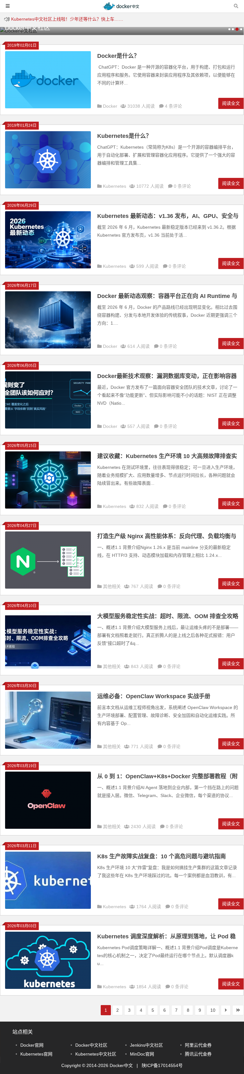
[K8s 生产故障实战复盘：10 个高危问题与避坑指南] (48, 907)
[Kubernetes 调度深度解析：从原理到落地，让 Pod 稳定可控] (48, 987)
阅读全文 (231, 103)
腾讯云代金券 (198, 1054)
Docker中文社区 (91, 1045)
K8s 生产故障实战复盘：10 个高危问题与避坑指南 (161, 856)
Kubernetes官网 (36, 1054)
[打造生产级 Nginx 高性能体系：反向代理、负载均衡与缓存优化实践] (48, 587)
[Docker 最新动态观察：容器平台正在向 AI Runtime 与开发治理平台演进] (48, 346)
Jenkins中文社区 (146, 1045)
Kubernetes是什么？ (124, 136)
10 (212, 1010)
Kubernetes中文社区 (95, 1054)
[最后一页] (238, 1010)
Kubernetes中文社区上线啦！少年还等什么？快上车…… (67, 19)
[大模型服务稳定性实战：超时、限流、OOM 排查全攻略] (48, 667)
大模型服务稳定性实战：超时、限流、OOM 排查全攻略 (167, 616)
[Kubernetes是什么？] (48, 186)
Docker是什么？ (118, 56)
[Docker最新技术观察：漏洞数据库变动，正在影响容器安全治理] (48, 426)
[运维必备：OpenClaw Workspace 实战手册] (48, 747)
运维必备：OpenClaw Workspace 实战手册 (153, 696)
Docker (110, 106)
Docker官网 (32, 1045)
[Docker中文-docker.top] (122, 9)
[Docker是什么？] (48, 106)
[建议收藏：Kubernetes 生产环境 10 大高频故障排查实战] (48, 507)
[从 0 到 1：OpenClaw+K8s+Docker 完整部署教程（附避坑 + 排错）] (48, 827)
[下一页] (226, 1010)
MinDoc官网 (142, 1054)
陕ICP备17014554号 (162, 1065)
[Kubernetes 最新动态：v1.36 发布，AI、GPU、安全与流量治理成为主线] (48, 266)
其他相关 (112, 586)
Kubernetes (114, 186)
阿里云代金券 (198, 1045)
